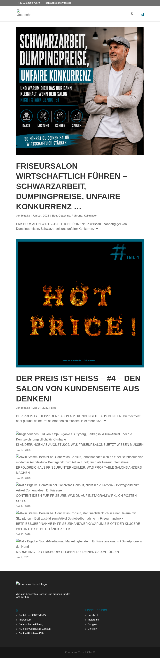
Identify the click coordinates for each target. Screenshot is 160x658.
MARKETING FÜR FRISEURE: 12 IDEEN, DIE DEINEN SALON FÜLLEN (67, 552)
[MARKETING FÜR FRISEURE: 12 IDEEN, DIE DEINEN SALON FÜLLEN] (80, 544)
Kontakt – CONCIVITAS (32, 615)
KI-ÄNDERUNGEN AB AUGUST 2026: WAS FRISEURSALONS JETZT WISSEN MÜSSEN (80, 444)
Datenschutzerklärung (31, 624)
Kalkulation (90, 215)
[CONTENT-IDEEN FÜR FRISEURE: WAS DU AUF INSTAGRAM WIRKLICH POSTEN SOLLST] (80, 487)
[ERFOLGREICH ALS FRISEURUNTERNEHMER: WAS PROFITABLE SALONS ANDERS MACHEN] (80, 459)
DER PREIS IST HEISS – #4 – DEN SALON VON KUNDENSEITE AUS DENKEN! (78, 388)
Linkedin (92, 628)
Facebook (93, 615)
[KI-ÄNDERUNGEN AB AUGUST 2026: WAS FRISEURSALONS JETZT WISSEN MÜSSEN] (80, 437)
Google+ (92, 624)
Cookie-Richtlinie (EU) (31, 633)
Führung (77, 215)
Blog (54, 215)
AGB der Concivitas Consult (35, 628)
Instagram (93, 619)
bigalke (25, 215)
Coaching (64, 215)
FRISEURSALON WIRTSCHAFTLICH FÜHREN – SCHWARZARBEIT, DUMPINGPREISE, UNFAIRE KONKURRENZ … (71, 186)
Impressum (25, 619)
